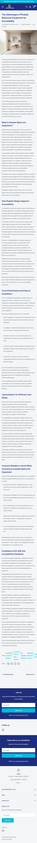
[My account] (30, 7)
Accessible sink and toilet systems (17, 655)
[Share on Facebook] (8, 663)
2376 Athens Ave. (18, 776)
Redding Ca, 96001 (18, 779)
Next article (29, 674)
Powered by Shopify (7, 839)
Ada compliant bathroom (23, 655)
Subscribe (18, 710)
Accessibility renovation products (9, 655)
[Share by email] (18, 663)
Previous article (8, 674)
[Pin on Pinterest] (12, 663)
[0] (34, 7)
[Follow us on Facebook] (3, 729)
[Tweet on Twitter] (15, 663)
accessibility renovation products (10, 24)
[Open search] (27, 7)
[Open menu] (3, 6)
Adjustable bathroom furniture (30, 655)
